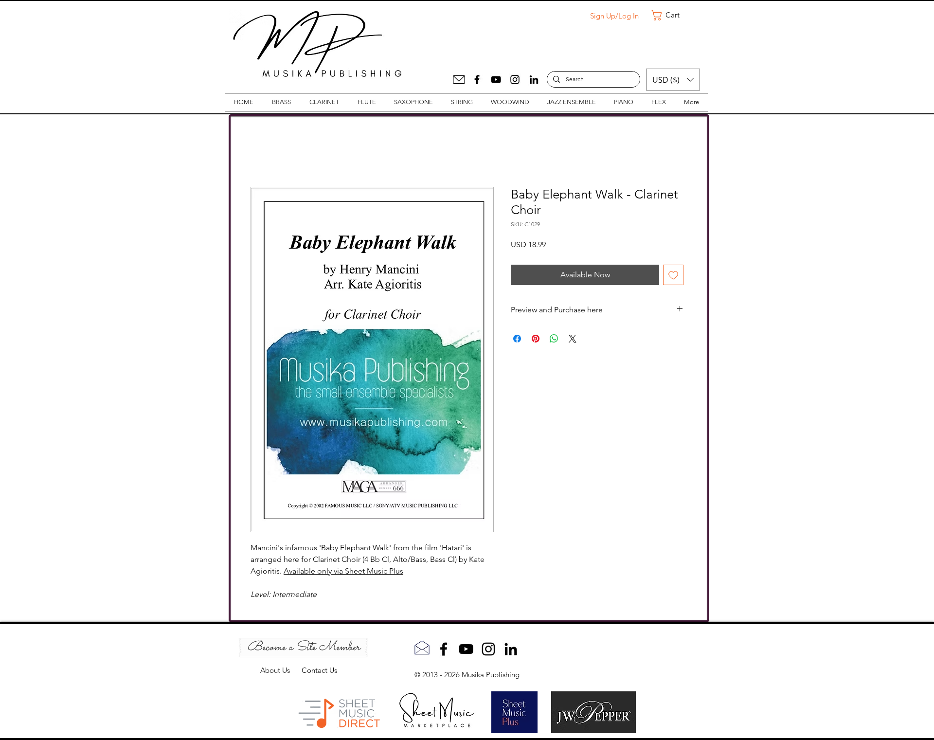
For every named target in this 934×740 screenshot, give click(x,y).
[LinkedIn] (534, 79)
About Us (281, 670)
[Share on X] (572, 338)
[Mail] (459, 79)
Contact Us (319, 670)
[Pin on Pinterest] (535, 338)
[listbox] (673, 79)
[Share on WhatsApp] (554, 338)
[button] (672, 15)
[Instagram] (515, 79)
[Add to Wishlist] (673, 275)
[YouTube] (496, 79)
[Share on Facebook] (517, 338)
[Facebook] (477, 79)
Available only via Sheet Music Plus (343, 571)
